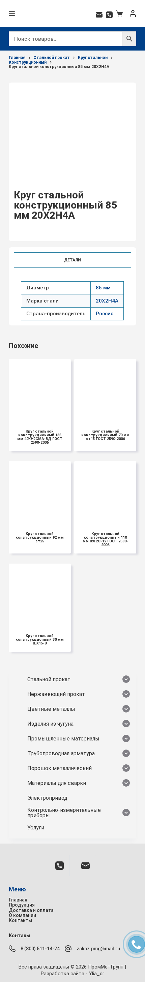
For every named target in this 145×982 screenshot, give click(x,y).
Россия (105, 314)
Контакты (20, 920)
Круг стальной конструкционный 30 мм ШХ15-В (40, 639)
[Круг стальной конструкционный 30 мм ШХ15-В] (40, 595)
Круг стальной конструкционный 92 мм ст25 (40, 537)
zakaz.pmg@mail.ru (98, 948)
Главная (18, 899)
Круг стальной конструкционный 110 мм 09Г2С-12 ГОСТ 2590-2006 (105, 539)
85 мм (103, 288)
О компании (22, 915)
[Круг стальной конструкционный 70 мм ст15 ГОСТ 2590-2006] (105, 390)
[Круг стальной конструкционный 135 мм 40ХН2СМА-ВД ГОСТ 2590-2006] (40, 390)
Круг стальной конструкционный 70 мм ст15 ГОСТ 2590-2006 (105, 435)
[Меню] (12, 13)
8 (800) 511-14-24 (40, 948)
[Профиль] (132, 13)
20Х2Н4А (107, 301)
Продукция (22, 905)
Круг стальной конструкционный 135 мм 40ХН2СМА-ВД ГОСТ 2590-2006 (39, 437)
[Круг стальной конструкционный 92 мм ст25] (40, 492)
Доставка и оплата (31, 910)
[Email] (99, 14)
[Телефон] (109, 14)
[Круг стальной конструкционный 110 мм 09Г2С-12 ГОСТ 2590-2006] (105, 492)
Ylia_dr (96, 974)
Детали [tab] (72, 260)
